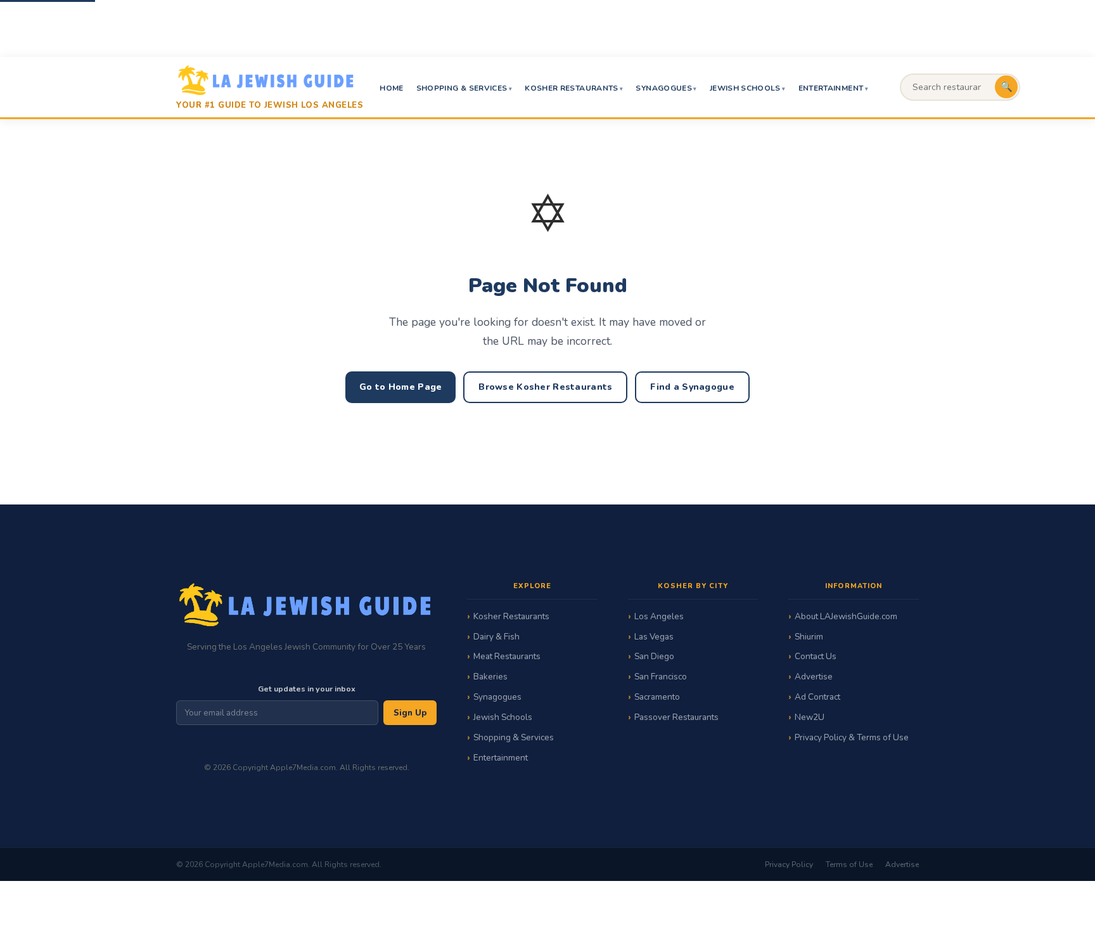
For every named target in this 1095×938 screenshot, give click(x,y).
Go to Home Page (400, 387)
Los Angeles (659, 616)
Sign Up (410, 713)
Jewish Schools (745, 88)
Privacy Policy (789, 864)
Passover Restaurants (676, 717)
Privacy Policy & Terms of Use (852, 737)
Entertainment (831, 88)
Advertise (814, 677)
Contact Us (815, 656)
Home (391, 88)
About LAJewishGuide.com (846, 616)
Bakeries (490, 677)
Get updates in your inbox (306, 688)
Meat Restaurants (507, 656)
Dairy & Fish (496, 637)
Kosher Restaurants (571, 88)
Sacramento (657, 697)
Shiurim (809, 637)
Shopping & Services (462, 88)
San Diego (654, 656)
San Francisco (660, 677)
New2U (809, 717)
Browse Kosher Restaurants (545, 387)
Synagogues (664, 88)
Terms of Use (849, 864)
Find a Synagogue (692, 387)
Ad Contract (817, 697)
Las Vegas (654, 637)
